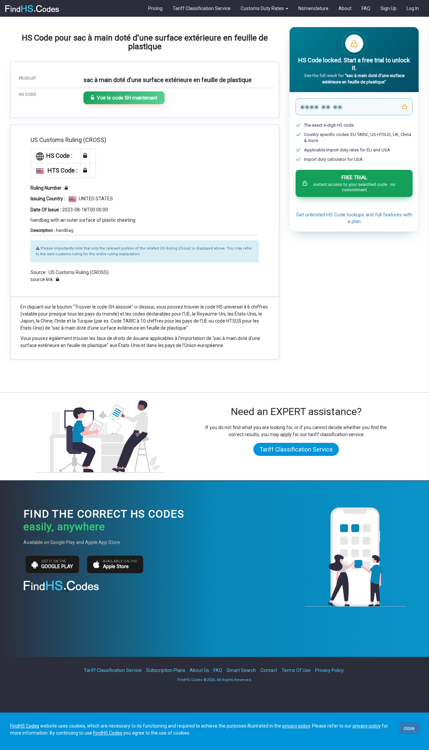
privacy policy (296, 726)
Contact (268, 670)
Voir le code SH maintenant (127, 98)
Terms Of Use (296, 670)
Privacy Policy (329, 670)
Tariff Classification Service (202, 8)
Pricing (155, 8)
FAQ (366, 8)
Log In (413, 8)
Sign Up (388, 8)
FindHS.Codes (24, 726)
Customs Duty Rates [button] (263, 8)
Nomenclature (313, 8)
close (409, 728)
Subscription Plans (165, 670)
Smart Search (241, 670)
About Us (199, 670)
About (345, 8)
